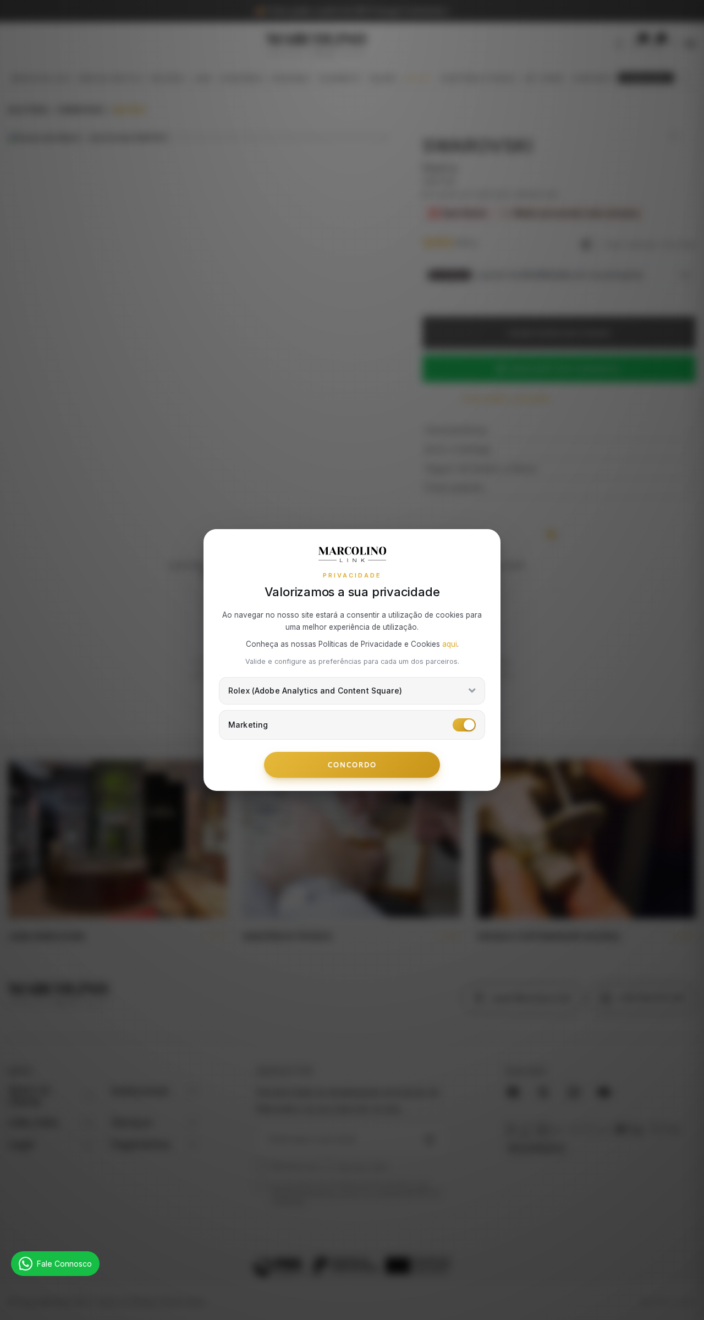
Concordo (352, 764)
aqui (449, 644)
